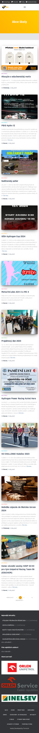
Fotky (23, 2)
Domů (12, 710)
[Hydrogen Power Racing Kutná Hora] (19, 380)
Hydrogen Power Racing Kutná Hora (18, 398)
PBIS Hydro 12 (8, 125)
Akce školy (4, 73)
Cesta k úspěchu (8, 625)
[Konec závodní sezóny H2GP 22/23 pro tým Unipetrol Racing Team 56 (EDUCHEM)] (19, 547)
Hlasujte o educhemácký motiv (16, 76)
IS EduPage (7, 2)
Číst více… (11, 140)
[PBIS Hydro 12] (19, 107)
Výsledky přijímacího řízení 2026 (13, 620)
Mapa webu (31, 710)
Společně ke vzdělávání (11, 634)
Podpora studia (27, 724)
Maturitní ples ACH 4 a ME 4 (15, 292)
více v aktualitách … (7, 642)
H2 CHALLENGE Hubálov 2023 (15, 453)
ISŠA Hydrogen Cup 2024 (13, 236)
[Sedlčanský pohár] (19, 162)
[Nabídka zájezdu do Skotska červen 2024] (19, 488)
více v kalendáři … (6, 651)
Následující (19, 600)
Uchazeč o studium (13, 724)
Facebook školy (31, 2)
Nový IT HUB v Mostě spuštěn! (13, 630)
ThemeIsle (26, 728)
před (13, 88)
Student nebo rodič (23, 719)
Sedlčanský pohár (9, 181)
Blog (6, 710)
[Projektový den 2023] (19, 322)
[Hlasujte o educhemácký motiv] (19, 58)
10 (32, 597)
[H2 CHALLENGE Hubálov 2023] (19, 435)
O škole (11, 719)
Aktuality (33, 714)
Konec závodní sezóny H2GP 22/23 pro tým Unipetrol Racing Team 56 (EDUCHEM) (17, 569)
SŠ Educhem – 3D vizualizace (18, 714)
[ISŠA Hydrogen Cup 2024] (19, 217)
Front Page (21, 710)
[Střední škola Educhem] (5, 7)
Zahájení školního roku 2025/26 (13, 639)
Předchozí (10, 597)
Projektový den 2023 (11, 341)
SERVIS (5, 714)
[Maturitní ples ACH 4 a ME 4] (19, 273)
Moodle (15, 2)
